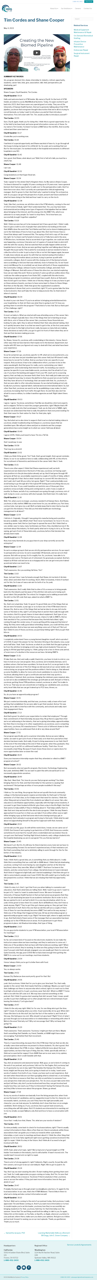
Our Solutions (66, 8)
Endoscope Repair (81, 50)
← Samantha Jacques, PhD (14, 1233)
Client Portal (88, 1)
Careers (78, 8)
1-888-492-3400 (78, 1)
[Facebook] (29, 1267)
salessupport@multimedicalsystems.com (82, 1277)
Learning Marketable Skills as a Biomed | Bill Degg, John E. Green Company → (54, 1234)
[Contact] (24, 1267)
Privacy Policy (24, 1277)
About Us (53, 8)
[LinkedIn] (19, 1267)
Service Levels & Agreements (79, 1245)
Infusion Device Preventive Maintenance (80, 44)
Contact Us (88, 8)
